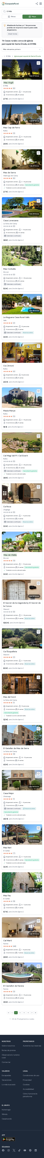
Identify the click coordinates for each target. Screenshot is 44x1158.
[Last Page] (35, 1012)
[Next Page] (32, 1012)
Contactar (6, 1062)
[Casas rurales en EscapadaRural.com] (10, 3)
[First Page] (8, 1012)
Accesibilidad (28, 1089)
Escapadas (6, 1075)
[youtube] (24, 1151)
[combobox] (22, 11)
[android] (22, 1139)
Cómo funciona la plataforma (30, 1095)
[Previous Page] (12, 1012)
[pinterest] (30, 1151)
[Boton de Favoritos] (38, 63)
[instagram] (8, 1151)
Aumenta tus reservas (32, 1046)
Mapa (34, 17)
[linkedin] (35, 1151)
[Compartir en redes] (37, 3)
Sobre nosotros (8, 1046)
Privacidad (27, 1080)
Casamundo (7, 1119)
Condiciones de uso (31, 1075)
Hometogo (6, 1109)
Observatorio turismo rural (11, 1056)
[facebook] (3, 1151)
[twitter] (14, 1151)
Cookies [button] (26, 1084)
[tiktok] (19, 1151)
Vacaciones (6, 1080)
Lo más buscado (8, 1084)
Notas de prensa (9, 1050)
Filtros (13, 17)
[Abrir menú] (40, 3)
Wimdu (4, 1114)
